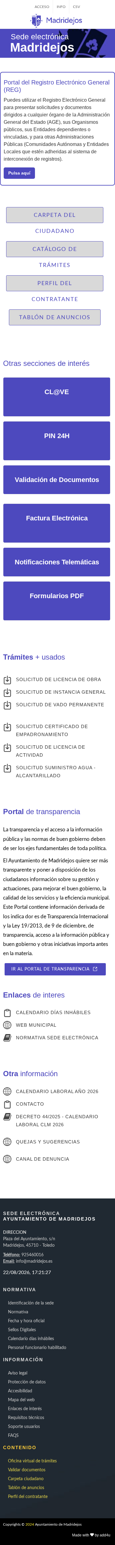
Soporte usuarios (24, 1427)
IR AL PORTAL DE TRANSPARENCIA (52, 969)
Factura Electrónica (57, 518)
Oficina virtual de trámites (32, 1461)
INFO (61, 7)
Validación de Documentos (57, 480)
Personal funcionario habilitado (37, 1348)
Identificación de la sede (31, 1303)
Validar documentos (26, 1470)
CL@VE (56, 392)
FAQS (13, 1435)
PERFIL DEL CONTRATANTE (55, 286)
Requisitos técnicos (26, 1418)
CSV (76, 7)
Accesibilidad (20, 1391)
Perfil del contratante (28, 1497)
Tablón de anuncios (26, 1488)
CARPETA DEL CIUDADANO (55, 218)
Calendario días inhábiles (31, 1339)
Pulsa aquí (19, 173)
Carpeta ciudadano (26, 1479)
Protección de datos (27, 1382)
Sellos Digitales (22, 1330)
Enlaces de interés (25, 1409)
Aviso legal (17, 1373)
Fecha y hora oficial (26, 1321)
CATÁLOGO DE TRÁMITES (55, 252)
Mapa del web (21, 1400)
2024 (29, 1524)
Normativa (18, 1312)
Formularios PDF (57, 596)
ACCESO (42, 7)
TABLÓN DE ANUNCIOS (54, 317)
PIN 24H (57, 436)
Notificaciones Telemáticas (57, 562)
